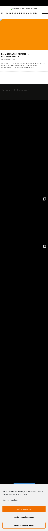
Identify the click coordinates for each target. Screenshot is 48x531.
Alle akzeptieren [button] (24, 509)
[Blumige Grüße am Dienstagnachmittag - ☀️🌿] (24, 457)
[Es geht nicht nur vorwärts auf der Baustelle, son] (24, 124)
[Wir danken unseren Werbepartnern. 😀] (24, 219)
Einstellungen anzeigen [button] (24, 525)
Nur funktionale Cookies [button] (24, 517)
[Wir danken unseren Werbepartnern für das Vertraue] (24, 267)
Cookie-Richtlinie (10, 500)
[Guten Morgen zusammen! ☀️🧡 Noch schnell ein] (24, 410)
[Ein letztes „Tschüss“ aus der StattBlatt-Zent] (24, 171)
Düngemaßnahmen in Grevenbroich (15, 55)
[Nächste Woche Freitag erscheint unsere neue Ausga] (24, 314)
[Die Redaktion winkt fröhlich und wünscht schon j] (24, 362)
